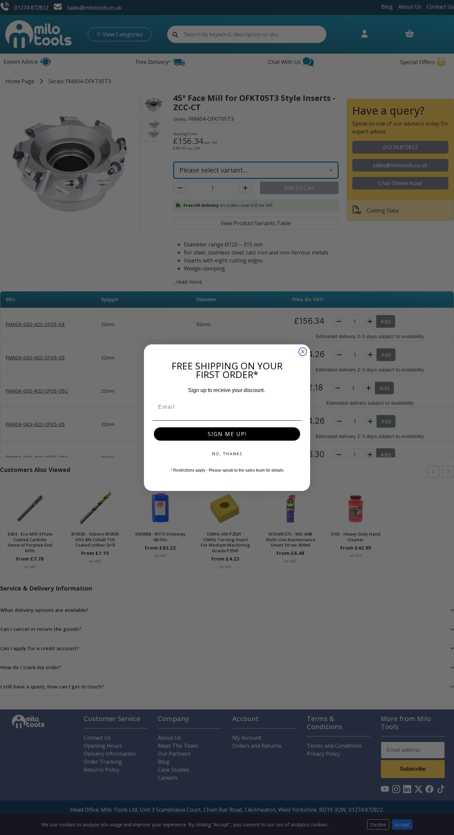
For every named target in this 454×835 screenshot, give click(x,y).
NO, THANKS (227, 454)
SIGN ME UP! (227, 434)
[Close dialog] (303, 352)
